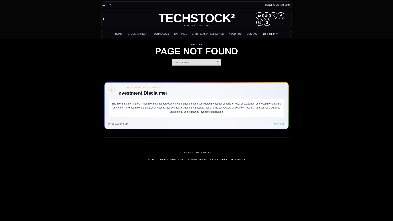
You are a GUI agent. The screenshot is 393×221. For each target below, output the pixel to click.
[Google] (267, 22)
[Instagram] (259, 22)
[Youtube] (259, 15)
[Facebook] (281, 15)
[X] (273, 15)
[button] (218, 62)
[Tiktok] (266, 15)
